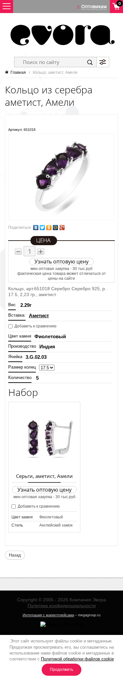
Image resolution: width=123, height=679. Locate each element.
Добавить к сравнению (34, 326)
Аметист (39, 315)
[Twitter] (42, 227)
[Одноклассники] (48, 227)
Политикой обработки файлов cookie (77, 658)
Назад (15, 555)
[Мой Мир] (55, 227)
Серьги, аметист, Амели (44, 476)
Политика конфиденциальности (62, 605)
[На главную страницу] (61, 35)
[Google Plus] (62, 227)
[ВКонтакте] (35, 227)
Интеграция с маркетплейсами (48, 615)
